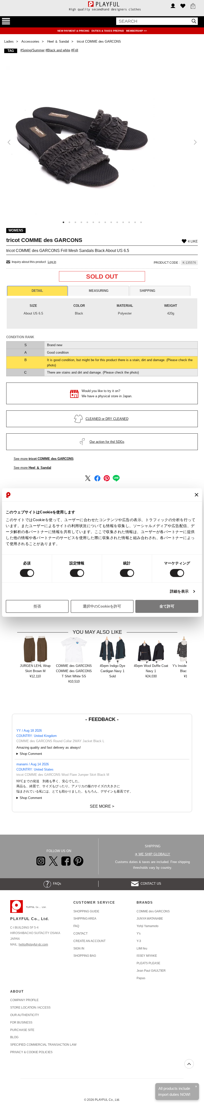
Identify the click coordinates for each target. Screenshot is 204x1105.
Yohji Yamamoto (147, 926)
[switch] (77, 573)
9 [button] (111, 222)
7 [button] (99, 222)
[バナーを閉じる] (196, 495)
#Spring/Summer (32, 50)
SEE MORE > (102, 806)
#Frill (74, 50)
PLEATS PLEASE (148, 963)
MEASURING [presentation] (98, 291)
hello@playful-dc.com (33, 944)
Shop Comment (31, 754)
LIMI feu (142, 948)
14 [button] (141, 222)
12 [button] (129, 222)
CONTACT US (150, 883)
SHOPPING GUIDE (86, 911)
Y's (139, 933)
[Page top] (189, 1064)
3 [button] (75, 222)
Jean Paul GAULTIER (151, 970)
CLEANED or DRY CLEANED (107, 419)
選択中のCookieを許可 (102, 606)
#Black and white (58, 50)
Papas (141, 978)
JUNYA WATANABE (150, 918)
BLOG (14, 1037)
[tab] (37, 291)
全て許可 (166, 606)
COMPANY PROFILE (24, 1000)
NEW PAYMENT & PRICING (73, 30)
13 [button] (135, 222)
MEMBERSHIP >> (136, 30)
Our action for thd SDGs (107, 442)
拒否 (37, 606)
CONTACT (80, 933)
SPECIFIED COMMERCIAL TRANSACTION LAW (43, 1044)
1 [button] (63, 222)
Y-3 (139, 941)
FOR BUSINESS (21, 1022)
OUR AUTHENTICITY (24, 1015)
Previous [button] (9, 142)
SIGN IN (78, 948)
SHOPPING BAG (84, 955)
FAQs (56, 883)
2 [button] (69, 222)
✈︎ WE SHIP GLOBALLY (152, 854)
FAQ (76, 926)
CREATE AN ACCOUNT (89, 941)
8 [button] (105, 222)
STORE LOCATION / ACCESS (30, 1007)
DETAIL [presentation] (37, 291)
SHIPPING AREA (84, 918)
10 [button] (117, 222)
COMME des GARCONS (153, 911)
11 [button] (123, 222)
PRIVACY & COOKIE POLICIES (31, 1052)
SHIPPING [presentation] (147, 291)
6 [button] (93, 222)
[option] (102, 140)
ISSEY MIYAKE (147, 955)
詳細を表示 (179, 591)
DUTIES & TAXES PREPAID (108, 30)
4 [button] (81, 222)
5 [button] (87, 222)
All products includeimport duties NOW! (174, 1091)
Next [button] (195, 142)
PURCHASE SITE (22, 1030)
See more (44, 459)
